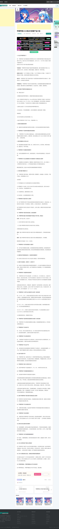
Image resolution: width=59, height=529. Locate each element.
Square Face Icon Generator (22, 516)
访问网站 (49, 33)
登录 (57, 5)
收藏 (24, 479)
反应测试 (33, 519)
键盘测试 (18, 519)
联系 (47, 523)
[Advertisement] (7, 17)
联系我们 (5, 1)
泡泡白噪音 (33, 521)
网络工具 (19, 5)
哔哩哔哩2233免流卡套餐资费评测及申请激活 (48, 504)
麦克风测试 (19, 523)
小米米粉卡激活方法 (23, 489)
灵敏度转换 (48, 516)
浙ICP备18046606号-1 (15, 527)
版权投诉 (1, 1)
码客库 (18, 514)
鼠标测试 (18, 521)
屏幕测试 (47, 521)
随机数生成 (48, 517)
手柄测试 (33, 516)
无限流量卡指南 (28, 33)
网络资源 (13, 5)
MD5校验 (47, 519)
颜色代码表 (33, 523)
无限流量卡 (19, 33)
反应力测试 (19, 517)
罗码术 (47, 514)
